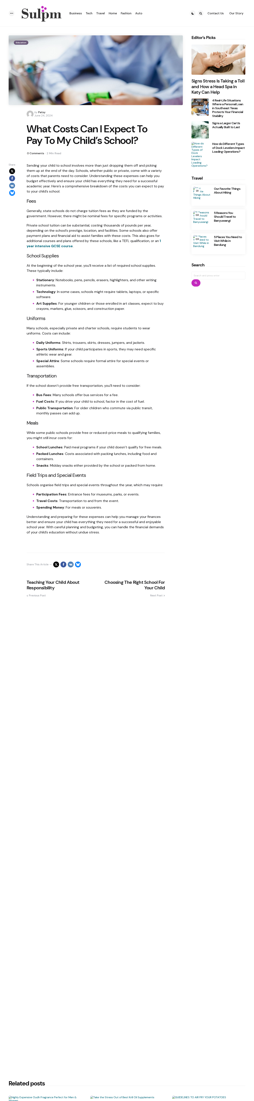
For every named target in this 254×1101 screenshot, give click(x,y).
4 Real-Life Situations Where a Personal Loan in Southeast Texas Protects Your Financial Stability (227, 108)
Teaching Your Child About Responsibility (53, 585)
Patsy (41, 112)
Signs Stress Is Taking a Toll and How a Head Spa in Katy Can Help (217, 86)
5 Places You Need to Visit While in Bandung (228, 241)
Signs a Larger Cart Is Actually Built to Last (226, 125)
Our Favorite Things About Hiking (227, 191)
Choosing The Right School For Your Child (135, 585)
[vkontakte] (12, 185)
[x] (12, 171)
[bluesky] (12, 193)
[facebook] (12, 178)
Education (21, 42)
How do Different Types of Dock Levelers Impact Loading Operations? (228, 148)
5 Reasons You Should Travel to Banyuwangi (225, 217)
